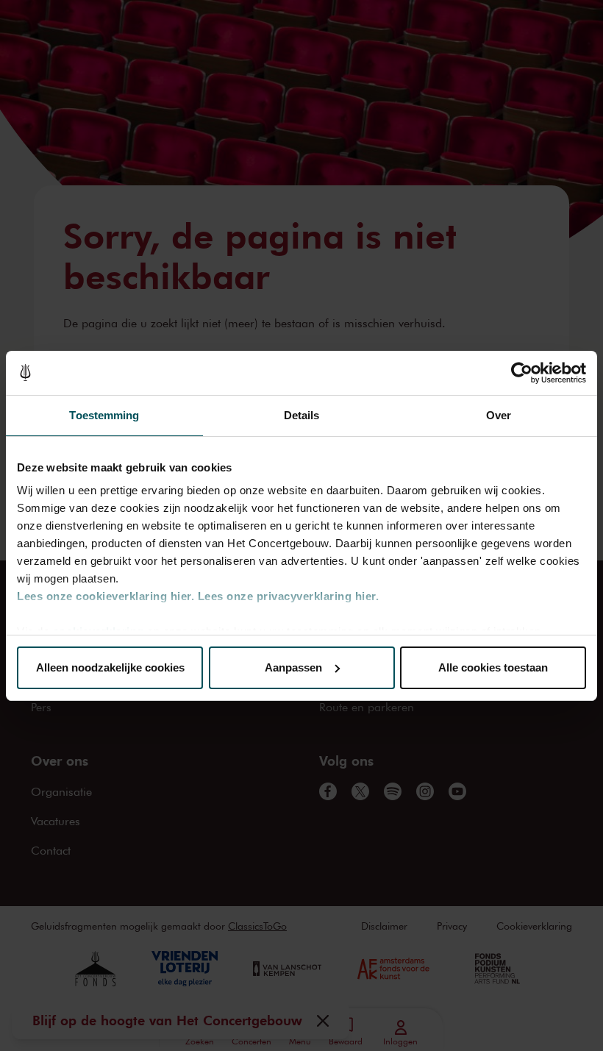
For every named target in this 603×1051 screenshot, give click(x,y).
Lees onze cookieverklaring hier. (105, 596)
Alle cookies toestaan (493, 667)
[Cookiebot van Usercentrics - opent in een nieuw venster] (521, 373)
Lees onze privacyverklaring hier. (288, 596)
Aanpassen (293, 667)
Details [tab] (302, 415)
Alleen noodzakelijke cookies (110, 667)
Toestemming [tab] (104, 415)
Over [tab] (498, 415)
